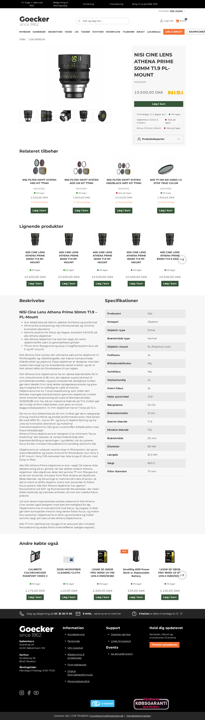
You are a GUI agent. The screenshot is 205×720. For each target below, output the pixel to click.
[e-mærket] (102, 703)
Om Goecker (75, 647)
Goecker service (121, 634)
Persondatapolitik (79, 681)
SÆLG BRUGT (174, 31)
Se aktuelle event (122, 653)
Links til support (121, 641)
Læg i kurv (159, 103)
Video (22, 39)
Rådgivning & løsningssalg (60, 4)
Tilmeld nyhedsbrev (164, 644)
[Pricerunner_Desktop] (151, 703)
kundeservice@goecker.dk (107, 715)
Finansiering (116, 4)
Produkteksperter (153, 139)
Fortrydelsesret (77, 664)
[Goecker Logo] (34, 21)
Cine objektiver (37, 39)
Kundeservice (76, 634)
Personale (74, 641)
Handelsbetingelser (138, 715)
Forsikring (88, 4)
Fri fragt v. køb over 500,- (32, 4)
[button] (172, 11)
